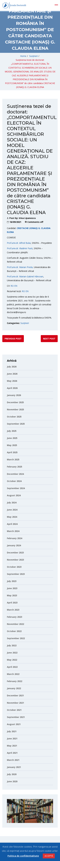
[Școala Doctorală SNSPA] (14, 5)
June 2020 (12, 781)
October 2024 (14, 481)
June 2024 (12, 509)
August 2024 (14, 495)
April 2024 (12, 523)
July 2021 (11, 731)
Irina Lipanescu (27, 218)
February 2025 (14, 466)
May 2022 (12, 659)
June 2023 (12, 588)
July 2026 (11, 366)
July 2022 (11, 645)
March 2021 (13, 759)
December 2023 (15, 552)
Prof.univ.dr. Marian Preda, (20, 267)
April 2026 (12, 388)
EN (15, 285)
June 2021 (12, 738)
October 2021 (14, 709)
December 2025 (15, 402)
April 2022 (12, 666)
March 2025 (13, 459)
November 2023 (15, 559)
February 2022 (14, 681)
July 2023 (11, 581)
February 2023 (14, 616)
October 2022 (14, 631)
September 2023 (16, 573)
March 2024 (13, 531)
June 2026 (12, 373)
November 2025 (15, 409)
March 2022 (13, 674)
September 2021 (16, 717)
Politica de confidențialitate (23, 855)
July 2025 (11, 430)
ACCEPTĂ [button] (49, 855)
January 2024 (14, 545)
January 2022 (14, 688)
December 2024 (15, 473)
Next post (49, 338)
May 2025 (12, 445)
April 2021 (12, 752)
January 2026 (14, 395)
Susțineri (33, 56)
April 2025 (12, 452)
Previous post (13, 338)
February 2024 (14, 538)
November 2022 (15, 624)
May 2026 (12, 380)
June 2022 (12, 652)
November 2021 (15, 702)
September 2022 (16, 638)
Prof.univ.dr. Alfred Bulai (19, 242)
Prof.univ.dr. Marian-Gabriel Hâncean (25, 276)
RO (12, 285)
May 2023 (12, 595)
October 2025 (14, 416)
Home (23, 56)
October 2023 (14, 566)
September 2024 (16, 488)
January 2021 (14, 767)
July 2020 (11, 774)
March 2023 (13, 609)
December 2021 (15, 695)
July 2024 (11, 502)
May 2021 (12, 745)
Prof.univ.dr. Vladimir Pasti (20, 248)
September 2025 (16, 423)
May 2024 (12, 516)
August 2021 (14, 724)
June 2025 (12, 438)
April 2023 (12, 602)
